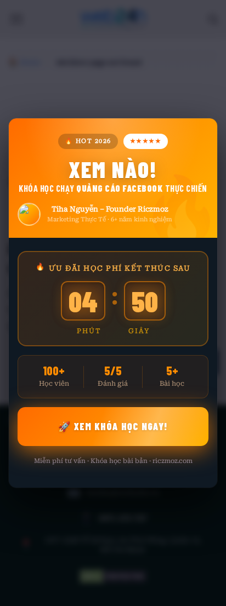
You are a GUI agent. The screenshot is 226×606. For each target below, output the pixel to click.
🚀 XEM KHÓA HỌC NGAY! (113, 426)
